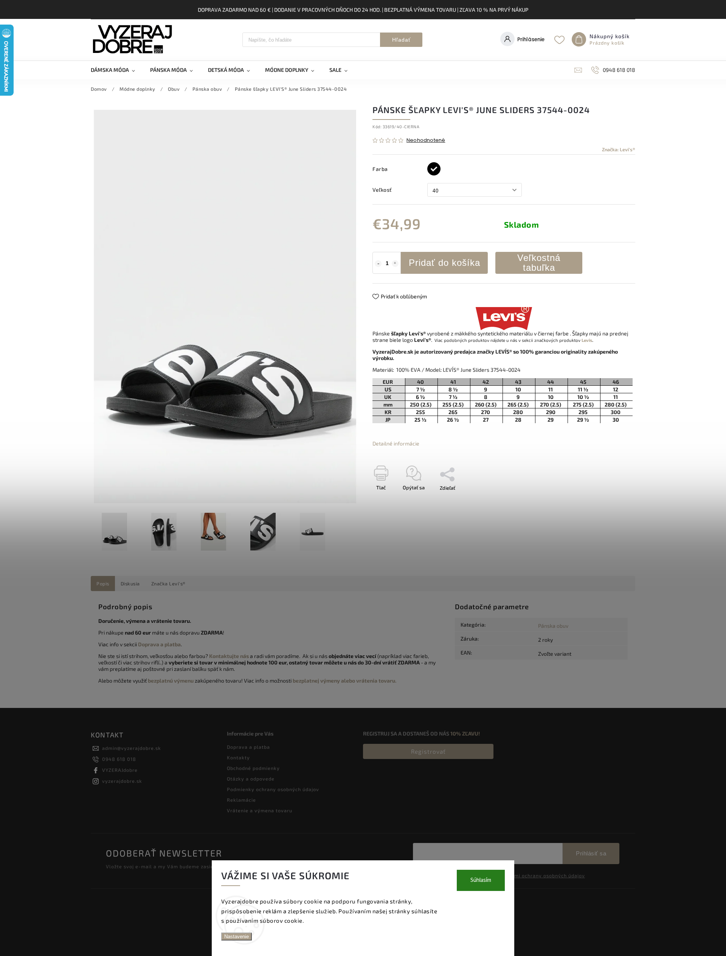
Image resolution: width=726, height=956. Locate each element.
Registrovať (428, 751)
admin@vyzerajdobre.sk (131, 748)
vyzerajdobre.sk (122, 781)
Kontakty (238, 757)
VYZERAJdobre (120, 770)
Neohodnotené (425, 140)
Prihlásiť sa (591, 853)
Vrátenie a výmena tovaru (259, 810)
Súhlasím (480, 880)
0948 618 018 (119, 759)
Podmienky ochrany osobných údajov (273, 789)
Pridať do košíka (444, 263)
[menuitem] (117, 70)
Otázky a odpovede (251, 779)
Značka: (618, 149)
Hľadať (401, 40)
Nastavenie (236, 936)
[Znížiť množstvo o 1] (378, 263)
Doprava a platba (248, 747)
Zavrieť (610, 501)
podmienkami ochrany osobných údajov (536, 875)
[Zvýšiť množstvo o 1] (395, 263)
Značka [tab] (168, 583)
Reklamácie (241, 800)
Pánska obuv (553, 625)
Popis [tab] (102, 583)
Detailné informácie (395, 443)
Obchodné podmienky (253, 768)
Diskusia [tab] (130, 583)
